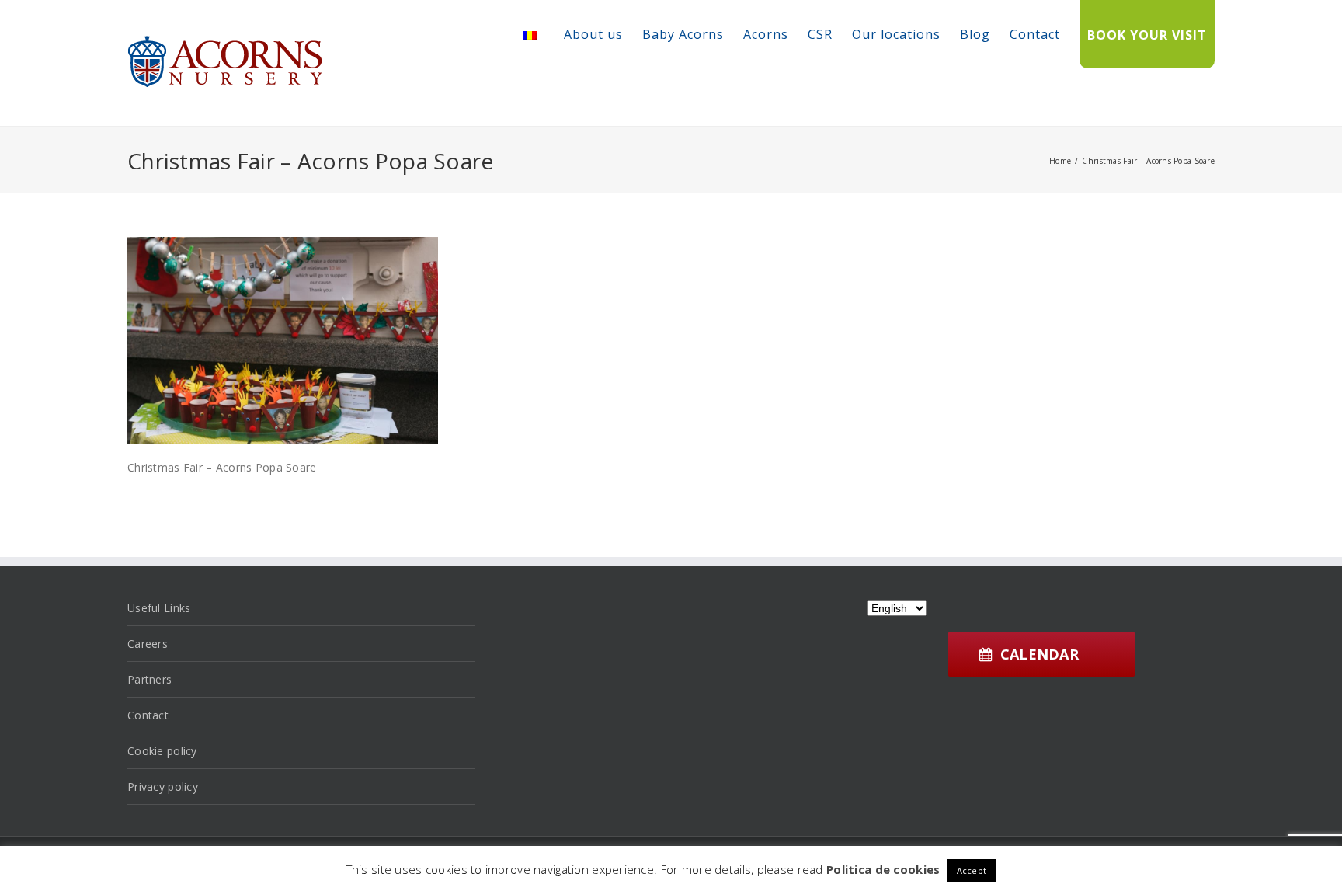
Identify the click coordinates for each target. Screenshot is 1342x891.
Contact (1035, 34)
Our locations (896, 34)
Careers (147, 643)
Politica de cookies (883, 869)
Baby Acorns (683, 34)
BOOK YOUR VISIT (1147, 35)
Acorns (765, 34)
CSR (820, 34)
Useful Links (158, 607)
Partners (149, 679)
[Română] (530, 35)
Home (1060, 160)
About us (593, 34)
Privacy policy (162, 786)
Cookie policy (162, 750)
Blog (975, 34)
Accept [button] (972, 870)
